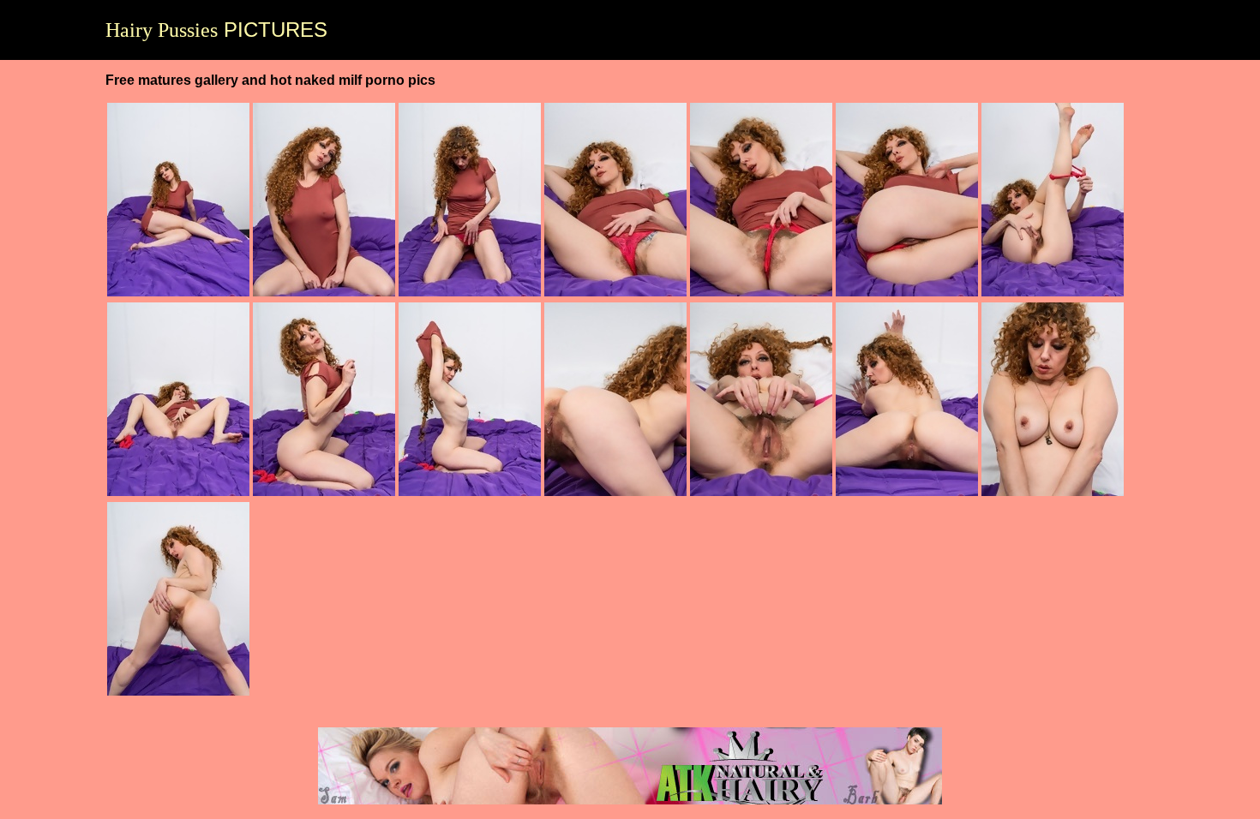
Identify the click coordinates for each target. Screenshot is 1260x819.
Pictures (216, 30)
